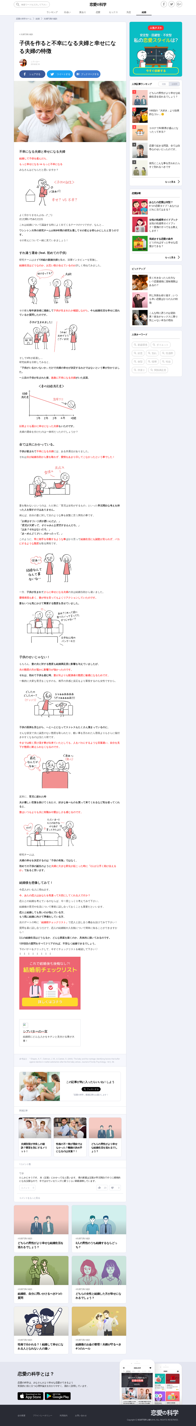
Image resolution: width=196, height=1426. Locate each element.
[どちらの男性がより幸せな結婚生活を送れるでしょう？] (105, 1118)
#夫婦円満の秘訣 (25, 1238)
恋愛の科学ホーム (23, 18)
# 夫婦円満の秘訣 (26, 34)
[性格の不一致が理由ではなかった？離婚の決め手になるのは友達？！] (70, 1118)
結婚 (38, 18)
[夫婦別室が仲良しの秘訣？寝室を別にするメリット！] (35, 1118)
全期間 (174, 83)
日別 (164, 83)
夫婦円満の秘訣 (50, 18)
